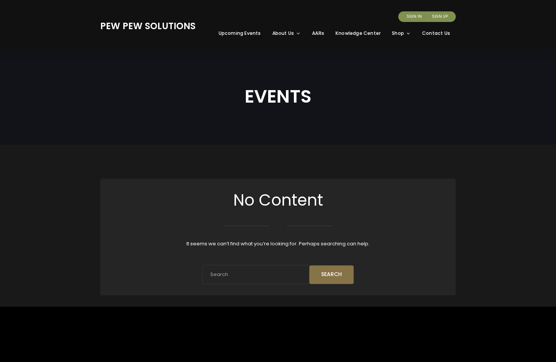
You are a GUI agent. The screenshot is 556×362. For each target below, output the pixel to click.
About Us (283, 33)
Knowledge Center (358, 33)
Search (331, 274)
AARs (318, 33)
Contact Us (436, 33)
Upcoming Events (240, 33)
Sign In (414, 16)
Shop (398, 33)
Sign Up (440, 16)
